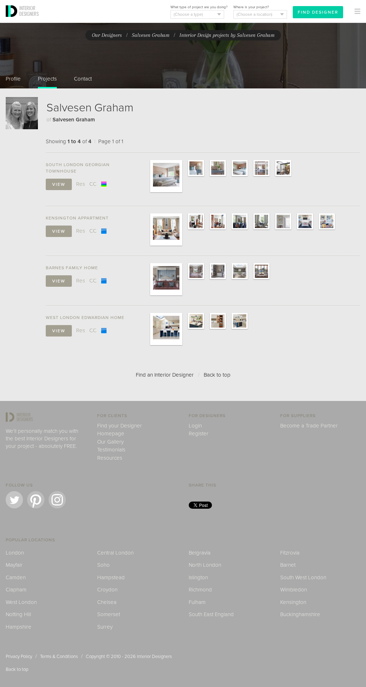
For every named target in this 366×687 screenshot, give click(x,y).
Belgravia (200, 553)
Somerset (108, 614)
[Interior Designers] (12, 20)
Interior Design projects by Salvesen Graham (226, 35)
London (15, 553)
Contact (83, 79)
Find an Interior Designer (165, 375)
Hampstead (111, 577)
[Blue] (104, 231)
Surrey (105, 627)
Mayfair (14, 565)
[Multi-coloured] (104, 184)
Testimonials (111, 449)
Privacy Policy (19, 656)
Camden (16, 577)
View (58, 184)
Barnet (288, 565)
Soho (103, 565)
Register (198, 433)
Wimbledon (293, 589)
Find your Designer (119, 425)
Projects (47, 79)
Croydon (107, 589)
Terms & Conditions (59, 656)
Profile (13, 79)
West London (21, 602)
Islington (198, 577)
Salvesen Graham (150, 35)
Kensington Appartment (77, 218)
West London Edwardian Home (85, 317)
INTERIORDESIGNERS (29, 10)
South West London (303, 577)
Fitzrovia (290, 553)
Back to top (217, 375)
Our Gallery (110, 442)
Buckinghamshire (300, 614)
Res (80, 184)
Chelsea (107, 602)
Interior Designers (154, 656)
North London (205, 565)
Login (195, 425)
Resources (109, 458)
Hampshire (18, 627)
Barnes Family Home (72, 267)
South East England (211, 614)
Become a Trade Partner (309, 425)
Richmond (200, 589)
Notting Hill (18, 614)
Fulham (197, 602)
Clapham (16, 589)
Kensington (293, 602)
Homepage (110, 433)
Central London (115, 553)
